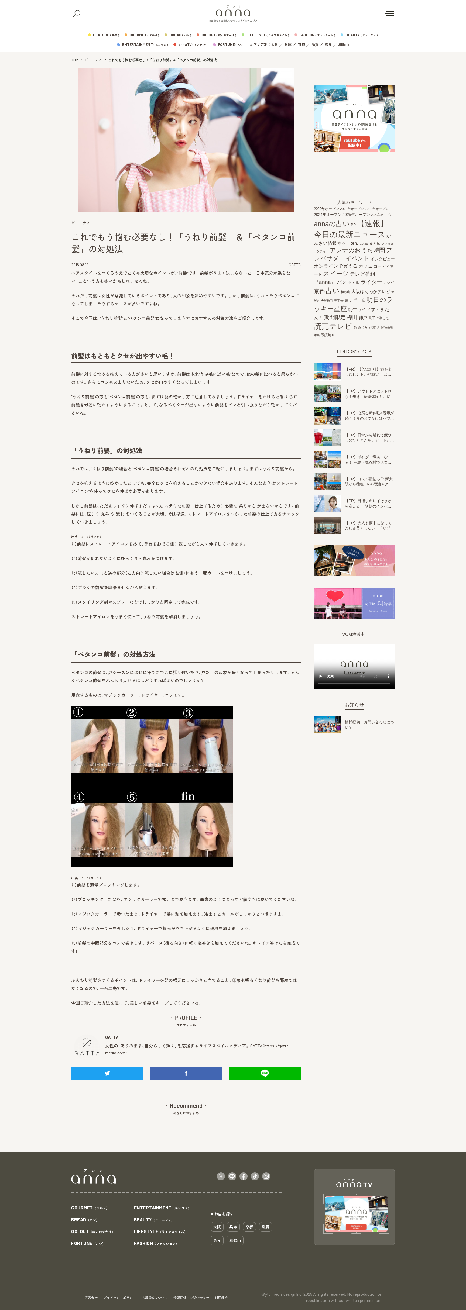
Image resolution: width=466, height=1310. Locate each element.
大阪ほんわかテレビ (370, 291)
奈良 (328, 44)
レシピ (388, 283)
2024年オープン (327, 215)
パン (341, 282)
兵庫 (288, 44)
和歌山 (343, 44)
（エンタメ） (162, 1208)
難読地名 (328, 335)
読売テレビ (333, 326)
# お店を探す (222, 1213)
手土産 (359, 300)
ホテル (353, 282)
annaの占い (332, 223)
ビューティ (93, 60)
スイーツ (336, 273)
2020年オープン (326, 209)
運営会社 (91, 1297)
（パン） (85, 1220)
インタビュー (383, 259)
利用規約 (221, 1297)
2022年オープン (377, 209)
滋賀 (314, 44)
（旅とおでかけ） (93, 1231)
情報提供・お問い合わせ (191, 1297)
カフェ (365, 266)
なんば (363, 243)
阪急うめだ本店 (367, 327)
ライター (371, 282)
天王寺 (339, 301)
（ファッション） (156, 1243)
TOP (74, 60)
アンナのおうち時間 (357, 250)
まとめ (375, 243)
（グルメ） (90, 1208)
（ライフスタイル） (161, 1231)
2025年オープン (356, 215)
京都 (301, 44)
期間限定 (335, 317)
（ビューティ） (154, 1220)
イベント (357, 258)
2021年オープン (352, 209)
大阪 (274, 44)
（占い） (88, 1243)
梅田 (352, 317)
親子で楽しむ (378, 318)
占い (333, 290)
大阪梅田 (327, 300)
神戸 (363, 317)
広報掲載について (154, 1297)
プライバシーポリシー (120, 1297)
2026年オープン (381, 214)
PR (353, 225)
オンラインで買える (336, 266)
